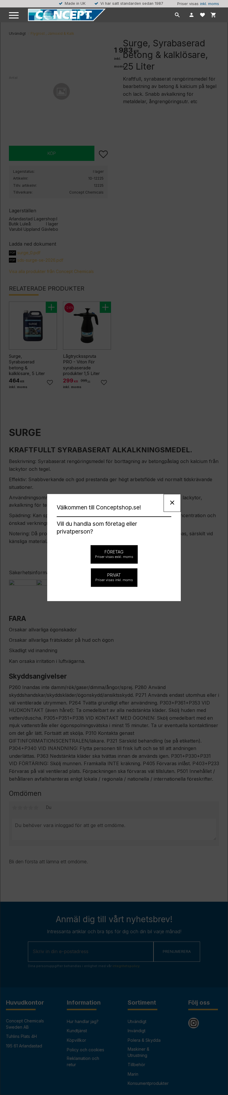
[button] (14, 15)
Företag (114, 554)
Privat (114, 577)
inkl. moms (209, 3)
